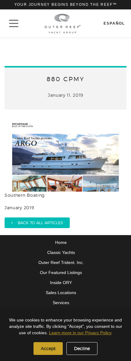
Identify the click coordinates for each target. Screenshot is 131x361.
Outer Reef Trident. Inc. (61, 262)
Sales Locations (61, 292)
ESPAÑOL (114, 23)
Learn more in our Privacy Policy (80, 332)
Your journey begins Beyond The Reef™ (65, 4)
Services (61, 302)
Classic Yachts (61, 252)
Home (61, 242)
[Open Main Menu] (13, 23)
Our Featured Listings (61, 272)
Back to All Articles (38, 222)
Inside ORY (61, 282)
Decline (82, 348)
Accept (48, 348)
